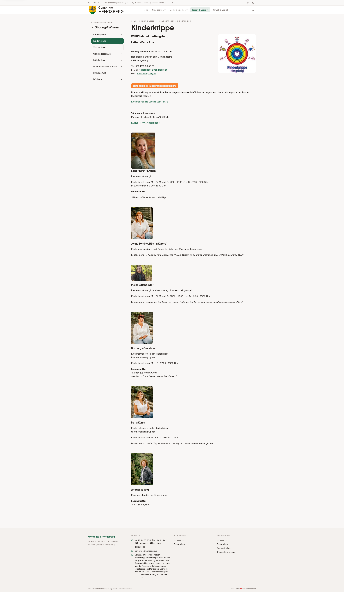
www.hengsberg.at (146, 73)
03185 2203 (95, 2)
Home (145, 10)
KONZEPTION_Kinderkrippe (145, 122)
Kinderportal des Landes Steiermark (149, 101)
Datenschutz (179, 544)
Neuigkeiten (158, 10)
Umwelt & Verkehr (220, 10)
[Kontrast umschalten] (253, 2)
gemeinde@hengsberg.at (118, 2)
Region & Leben (199, 10)
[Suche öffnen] (253, 9)
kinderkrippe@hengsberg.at (153, 69)
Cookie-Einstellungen (226, 552)
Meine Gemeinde (178, 10)
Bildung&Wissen (166, 21)
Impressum (179, 540)
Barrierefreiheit (223, 548)
